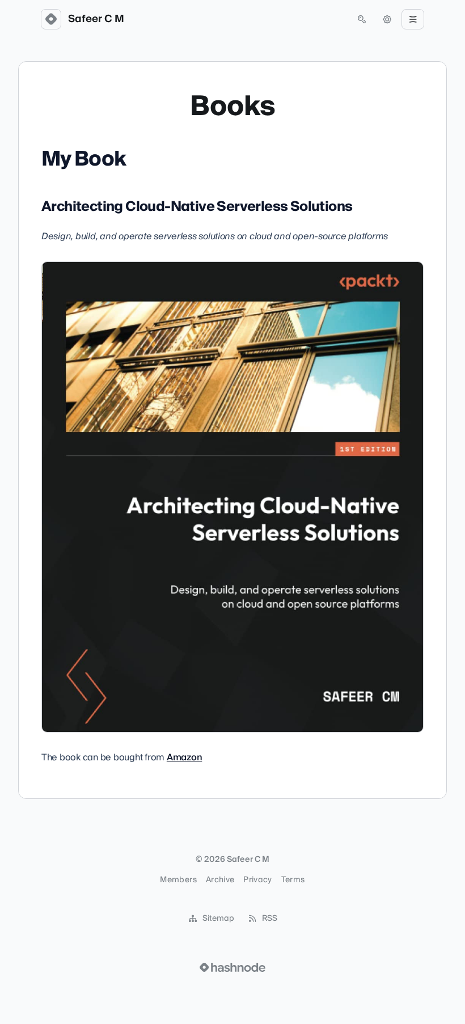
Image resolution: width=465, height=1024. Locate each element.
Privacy (257, 880)
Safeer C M (96, 19)
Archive (220, 880)
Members (178, 880)
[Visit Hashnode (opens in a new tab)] (232, 967)
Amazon (184, 757)
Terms (293, 880)
